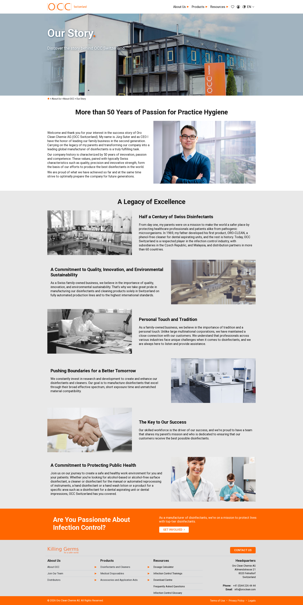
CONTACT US (243, 550)
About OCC (68, 98)
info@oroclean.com (245, 589)
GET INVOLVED (174, 529)
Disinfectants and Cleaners (115, 567)
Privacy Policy (236, 600)
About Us (56, 98)
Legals (252, 600)
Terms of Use (217, 600)
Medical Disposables (112, 573)
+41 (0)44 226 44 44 (244, 585)
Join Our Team (55, 573)
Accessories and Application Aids (119, 579)
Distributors (53, 579)
